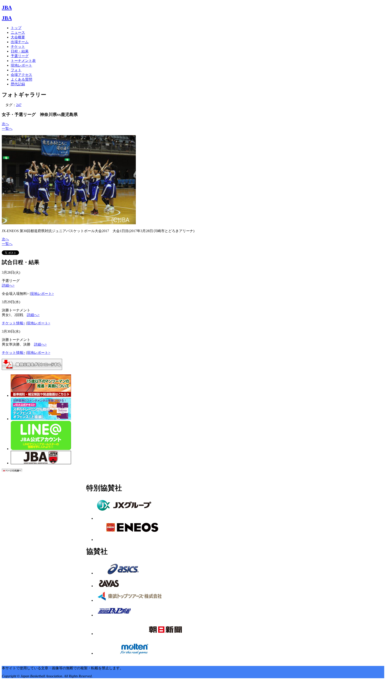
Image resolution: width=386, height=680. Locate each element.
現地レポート (21, 65)
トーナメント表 (23, 61)
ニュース (18, 32)
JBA (7, 7)
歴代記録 (18, 84)
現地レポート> (42, 294)
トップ (16, 28)
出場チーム (20, 42)
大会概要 (18, 37)
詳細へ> (8, 285)
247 (18, 105)
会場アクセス (21, 75)
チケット (18, 46)
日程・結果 (20, 51)
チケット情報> (13, 323)
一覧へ (7, 128)
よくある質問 (21, 79)
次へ (5, 124)
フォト (16, 70)
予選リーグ (20, 56)
